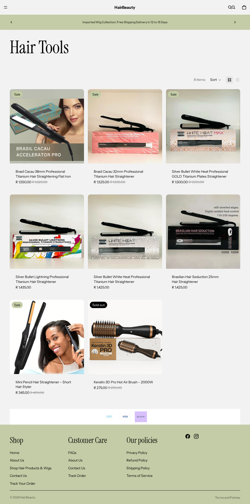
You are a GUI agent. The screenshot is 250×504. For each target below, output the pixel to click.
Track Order (77, 475)
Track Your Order (22, 483)
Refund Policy (136, 460)
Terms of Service (139, 475)
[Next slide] (234, 22)
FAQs (72, 452)
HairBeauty (27, 497)
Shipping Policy (138, 468)
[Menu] (5, 7)
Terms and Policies (227, 497)
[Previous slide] (11, 22)
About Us (17, 460)
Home (14, 452)
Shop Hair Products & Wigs (31, 468)
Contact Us (18, 475)
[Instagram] (196, 436)
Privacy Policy (136, 452)
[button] (215, 80)
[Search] (230, 7)
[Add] (76, 155)
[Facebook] (188, 436)
